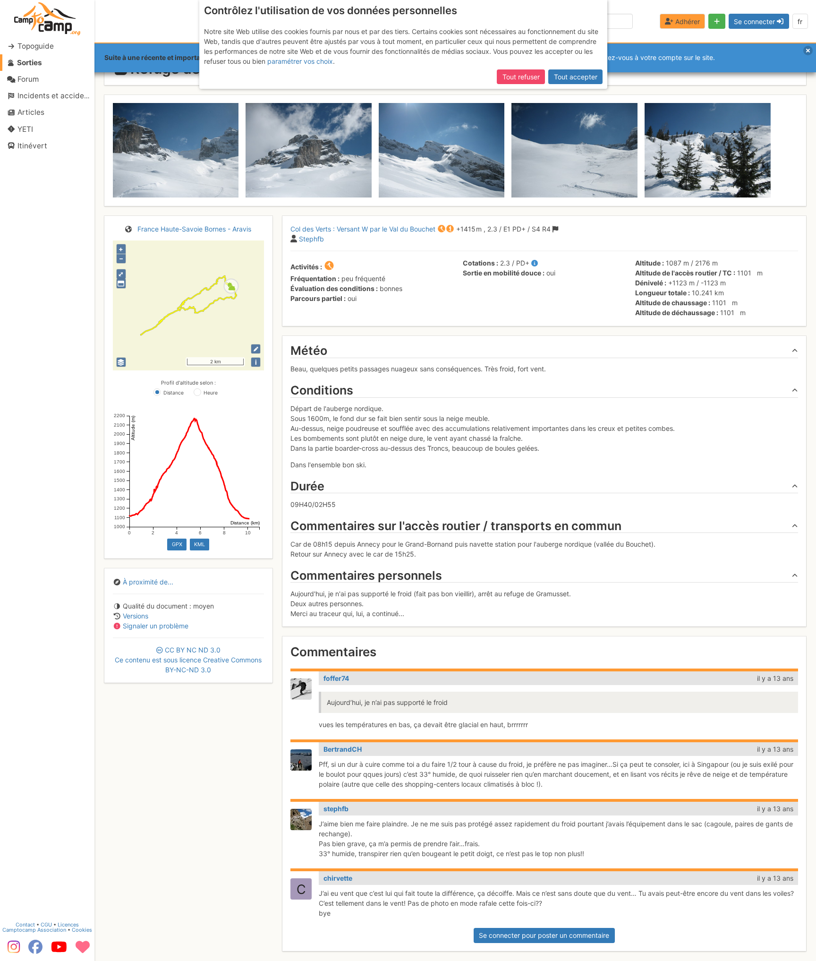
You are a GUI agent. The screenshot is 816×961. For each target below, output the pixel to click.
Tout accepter (575, 77)
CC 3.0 (188, 660)
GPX (177, 544)
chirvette (337, 878)
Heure (211, 393)
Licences (68, 924)
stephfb (335, 809)
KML (199, 544)
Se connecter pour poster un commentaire (544, 935)
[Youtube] (59, 950)
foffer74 (336, 678)
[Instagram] (12, 950)
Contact (25, 924)
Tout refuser (521, 77)
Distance (173, 393)
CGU (46, 924)
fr (800, 21)
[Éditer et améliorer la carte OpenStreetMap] (255, 348)
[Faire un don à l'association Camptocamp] (83, 950)
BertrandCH (342, 749)
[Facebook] (35, 950)
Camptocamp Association (34, 930)
